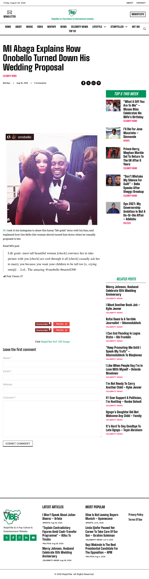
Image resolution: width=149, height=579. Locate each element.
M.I (5, 230)
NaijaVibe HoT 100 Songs (55, 341)
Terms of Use (135, 519)
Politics (127, 223)
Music (29, 26)
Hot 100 (136, 26)
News (63, 26)
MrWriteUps (138, 14)
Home (8, 26)
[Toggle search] (144, 28)
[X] (88, 83)
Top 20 (72, 31)
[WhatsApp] (93, 83)
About (129, 3)
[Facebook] (83, 83)
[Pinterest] (98, 83)
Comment (9, 397)
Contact (141, 3)
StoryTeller (117, 26)
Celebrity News (79, 26)
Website (7, 384)
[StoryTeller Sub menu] (126, 26)
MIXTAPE (51, 26)
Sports (126, 140)
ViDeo (40, 26)
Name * (7, 358)
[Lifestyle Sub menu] (105, 26)
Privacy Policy (135, 514)
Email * (7, 371)
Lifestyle (97, 26)
